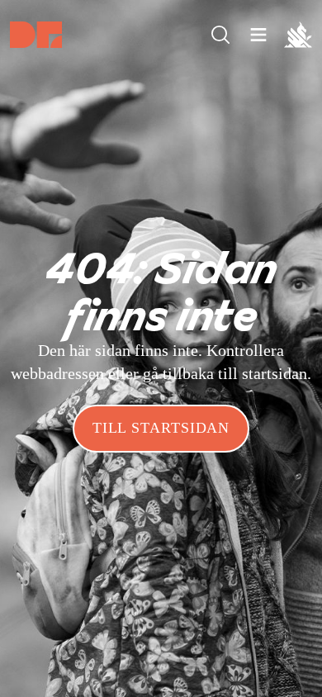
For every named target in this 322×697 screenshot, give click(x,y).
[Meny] (220, 34)
